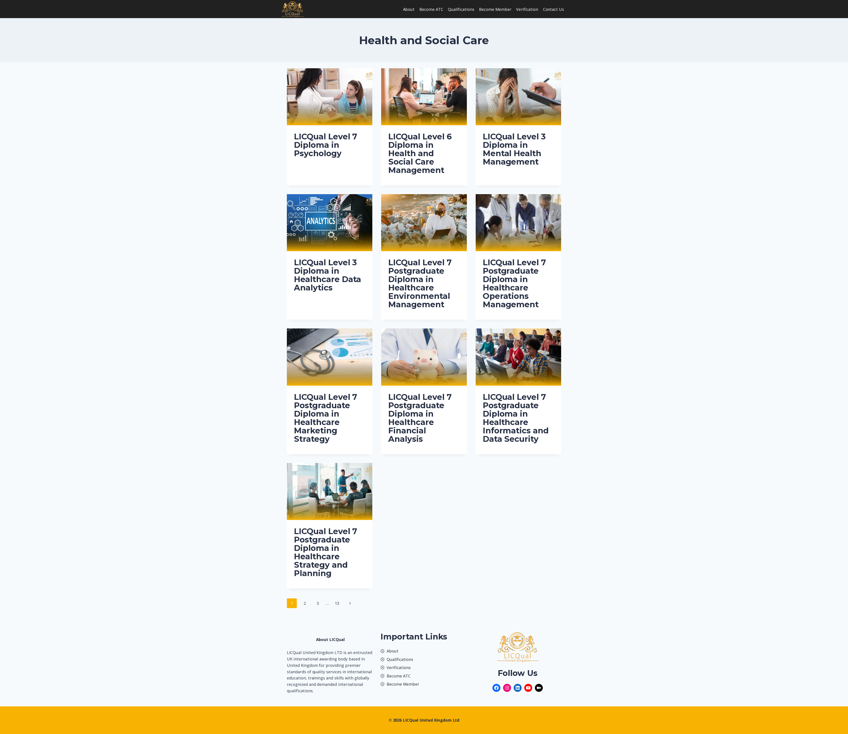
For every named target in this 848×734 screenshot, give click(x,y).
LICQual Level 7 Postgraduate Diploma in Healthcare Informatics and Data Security (516, 418)
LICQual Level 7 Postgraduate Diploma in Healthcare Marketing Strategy (325, 418)
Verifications (399, 667)
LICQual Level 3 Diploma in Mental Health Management (514, 149)
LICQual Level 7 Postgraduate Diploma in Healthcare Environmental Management (419, 283)
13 (337, 603)
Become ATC (431, 9)
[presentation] (329, 96)
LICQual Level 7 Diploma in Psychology (325, 145)
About (409, 9)
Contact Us (553, 9)
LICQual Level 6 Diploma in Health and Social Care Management (419, 153)
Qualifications (461, 9)
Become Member (495, 9)
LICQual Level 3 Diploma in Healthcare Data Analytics (327, 275)
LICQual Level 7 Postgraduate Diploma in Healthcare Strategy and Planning (325, 552)
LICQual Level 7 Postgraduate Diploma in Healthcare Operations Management (514, 283)
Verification (527, 9)
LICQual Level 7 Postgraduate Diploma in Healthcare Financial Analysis (419, 418)
